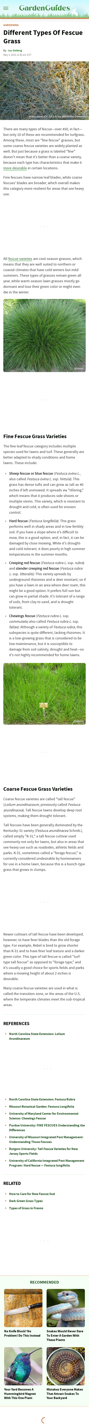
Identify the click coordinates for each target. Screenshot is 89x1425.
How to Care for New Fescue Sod (32, 1194)
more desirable (15, 168)
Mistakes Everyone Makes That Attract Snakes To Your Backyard (65, 1393)
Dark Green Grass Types (26, 1201)
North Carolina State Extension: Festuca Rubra (42, 1099)
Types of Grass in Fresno (26, 1208)
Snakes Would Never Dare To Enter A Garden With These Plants (65, 1335)
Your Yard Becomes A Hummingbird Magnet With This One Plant (20, 1393)
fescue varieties (20, 259)
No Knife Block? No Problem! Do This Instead (22, 1333)
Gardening (11, 25)
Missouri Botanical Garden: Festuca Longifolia (41, 1107)
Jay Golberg (15, 50)
